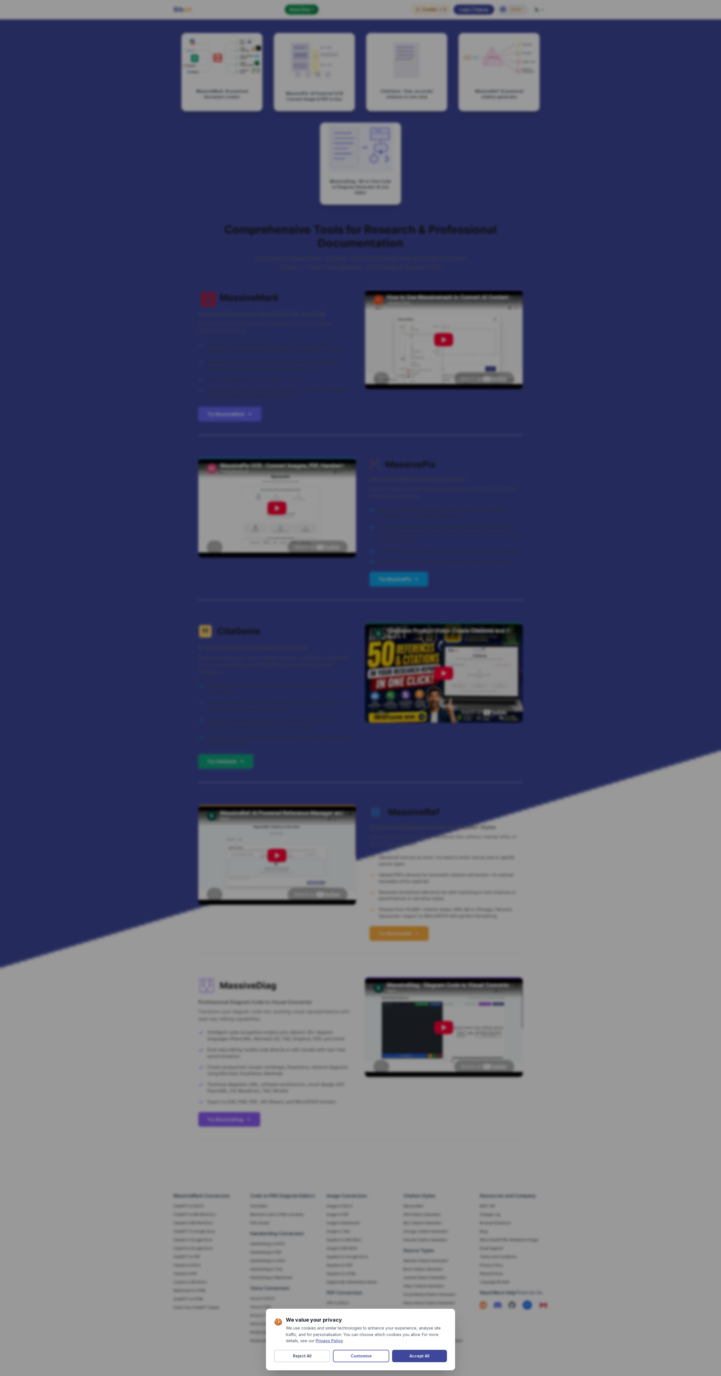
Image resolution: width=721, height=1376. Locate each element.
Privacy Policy (329, 1340)
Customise (361, 1355)
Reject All (302, 1355)
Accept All (420, 1355)
